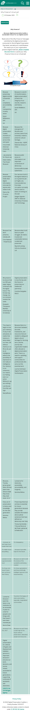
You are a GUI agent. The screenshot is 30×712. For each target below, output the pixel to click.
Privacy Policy (16, 699)
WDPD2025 (4, 22)
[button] (27, 3)
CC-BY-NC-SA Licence (17, 709)
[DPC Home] (7, 3)
